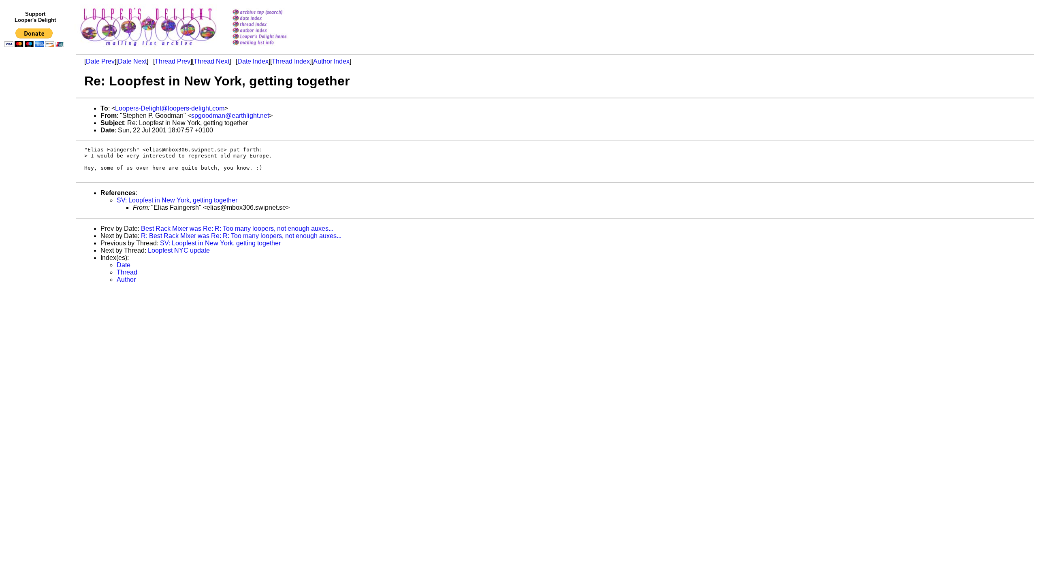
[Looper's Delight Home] (270, 37)
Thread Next (211, 61)
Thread (127, 272)
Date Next (132, 61)
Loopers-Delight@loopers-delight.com (169, 108)
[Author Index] (270, 31)
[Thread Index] (270, 24)
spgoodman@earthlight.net (230, 115)
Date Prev (100, 61)
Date (123, 265)
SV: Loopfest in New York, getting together (177, 200)
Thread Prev (172, 61)
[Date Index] (270, 18)
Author (126, 279)
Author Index (331, 61)
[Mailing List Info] (270, 47)
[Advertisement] (35, 217)
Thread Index (291, 61)
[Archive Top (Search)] (270, 12)
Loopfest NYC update (179, 250)
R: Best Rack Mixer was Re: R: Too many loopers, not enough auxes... (241, 235)
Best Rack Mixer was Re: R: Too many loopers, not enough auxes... (237, 228)
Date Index (253, 61)
